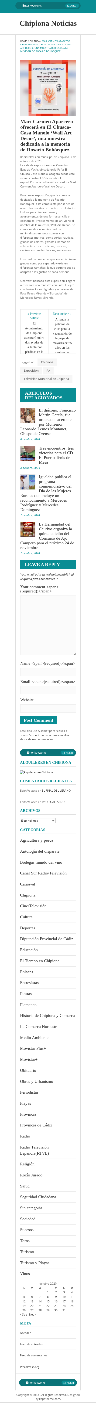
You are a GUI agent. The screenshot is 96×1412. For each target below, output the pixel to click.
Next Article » (62, 314)
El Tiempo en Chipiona (39, 960)
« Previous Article (34, 316)
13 (32, 1301)
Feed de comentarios (33, 1355)
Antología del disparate (39, 851)
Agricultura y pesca (36, 840)
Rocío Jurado (31, 1175)
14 (40, 1301)
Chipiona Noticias (48, 23)
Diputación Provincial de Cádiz (46, 938)
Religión (27, 1164)
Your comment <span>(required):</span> (39, 589)
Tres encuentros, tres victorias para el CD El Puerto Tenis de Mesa (56, 455)
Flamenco (28, 1004)
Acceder (25, 1333)
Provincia (28, 1114)
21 (40, 1306)
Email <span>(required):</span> (47, 681)
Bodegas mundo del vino (41, 862)
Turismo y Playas (34, 1262)
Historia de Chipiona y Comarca (47, 1015)
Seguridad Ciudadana (38, 1196)
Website (27, 700)
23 (56, 1306)
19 (24, 1306)
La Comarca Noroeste (38, 1026)
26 (24, 1310)
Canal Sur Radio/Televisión (43, 873)
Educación (29, 949)
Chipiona (47, 362)
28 (40, 1310)
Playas (25, 1103)
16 (56, 1301)
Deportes (27, 928)
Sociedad (27, 1219)
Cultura (35, 41)
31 (64, 1310)
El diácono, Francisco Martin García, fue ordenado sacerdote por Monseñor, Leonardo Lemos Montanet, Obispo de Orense (48, 422)
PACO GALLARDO (53, 802)
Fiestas (26, 993)
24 (64, 1306)
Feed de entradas (31, 1344)
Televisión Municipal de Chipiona (46, 379)
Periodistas (29, 1092)
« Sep (23, 1315)
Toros (25, 1240)
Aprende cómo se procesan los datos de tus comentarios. (44, 737)
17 (64, 1301)
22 (48, 1306)
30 (56, 1310)
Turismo (27, 1251)
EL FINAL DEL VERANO (56, 791)
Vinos (25, 1273)
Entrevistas (29, 982)
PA (48, 370)
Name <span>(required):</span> (47, 663)
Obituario (28, 1070)
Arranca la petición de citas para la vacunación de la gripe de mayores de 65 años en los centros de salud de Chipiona (62, 340)
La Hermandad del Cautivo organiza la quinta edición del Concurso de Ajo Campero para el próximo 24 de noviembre (47, 536)
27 (32, 1310)
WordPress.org (29, 1367)
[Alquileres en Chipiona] (36, 772)
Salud (25, 1186)
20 (32, 1306)
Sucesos (27, 1229)
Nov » (32, 1315)
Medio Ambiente (34, 1037)
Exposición (31, 370)
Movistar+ (29, 1059)
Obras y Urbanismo (36, 1081)
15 (48, 1301)
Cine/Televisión (33, 906)
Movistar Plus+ (33, 1048)
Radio (25, 1136)
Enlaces (26, 971)
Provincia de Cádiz (36, 1125)
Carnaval (27, 884)
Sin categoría (31, 1208)
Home (23, 41)
